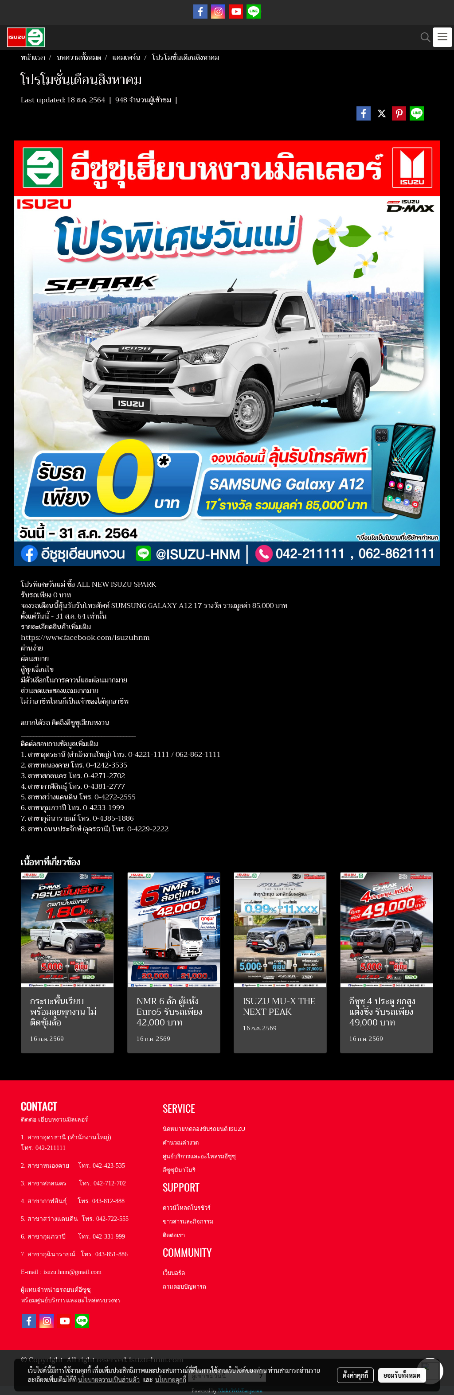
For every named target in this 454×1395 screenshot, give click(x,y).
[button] (422, 37)
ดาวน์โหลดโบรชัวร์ (187, 1207)
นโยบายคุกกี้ (170, 1379)
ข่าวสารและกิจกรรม (188, 1221)
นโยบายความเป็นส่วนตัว (109, 1379)
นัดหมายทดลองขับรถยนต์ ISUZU (204, 1129)
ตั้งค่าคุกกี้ (355, 1375)
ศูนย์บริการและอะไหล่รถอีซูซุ (199, 1156)
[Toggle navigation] (442, 37)
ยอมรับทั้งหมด (402, 1375)
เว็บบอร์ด (174, 1273)
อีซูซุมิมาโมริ (179, 1170)
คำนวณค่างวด (181, 1142)
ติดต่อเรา (174, 1235)
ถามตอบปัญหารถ (184, 1286)
